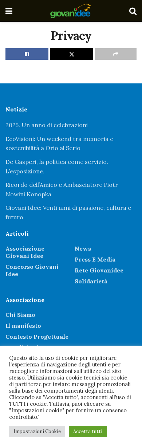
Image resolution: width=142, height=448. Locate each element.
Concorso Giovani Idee (32, 270)
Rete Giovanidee (99, 270)
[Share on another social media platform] (116, 54)
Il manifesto (23, 325)
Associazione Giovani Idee (24, 252)
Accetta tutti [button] (87, 431)
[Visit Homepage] (70, 11)
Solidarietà (91, 281)
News (83, 248)
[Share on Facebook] (26, 54)
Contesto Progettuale (36, 336)
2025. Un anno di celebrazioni (46, 125)
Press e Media (95, 259)
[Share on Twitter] (71, 54)
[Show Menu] (8, 11)
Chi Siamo (20, 314)
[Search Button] (133, 11)
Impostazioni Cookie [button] (37, 431)
